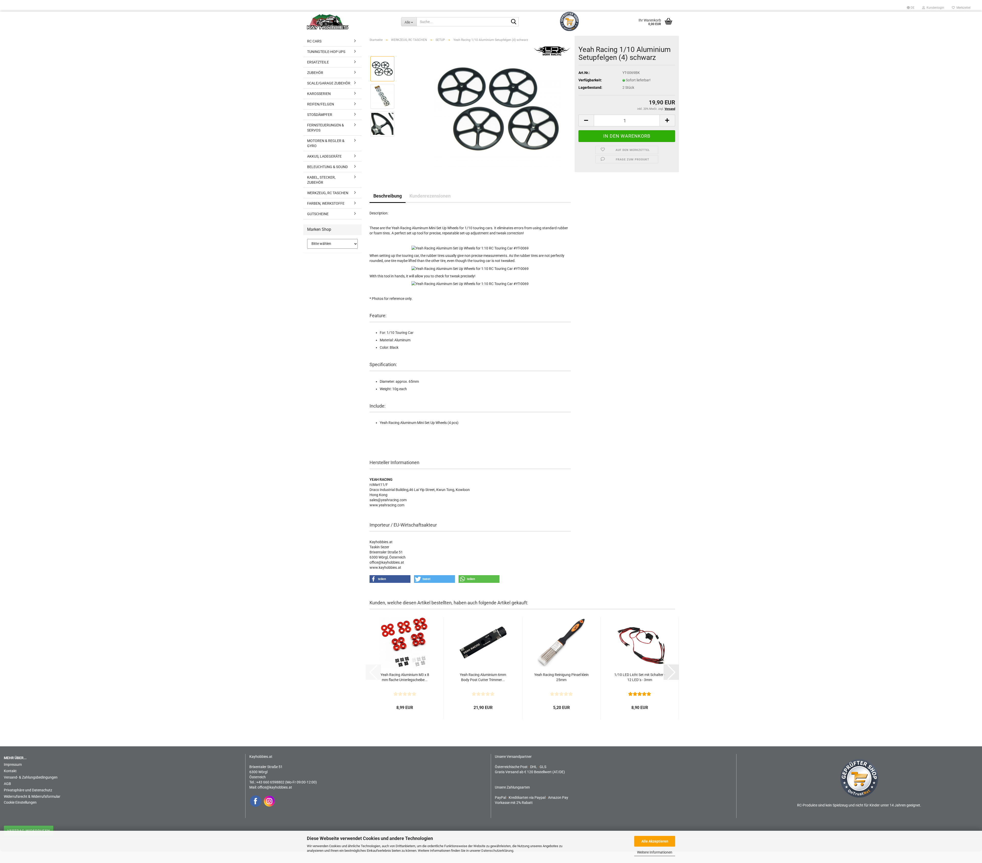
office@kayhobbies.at (275, 787)
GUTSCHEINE (318, 214)
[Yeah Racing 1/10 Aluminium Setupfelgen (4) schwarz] (497, 110)
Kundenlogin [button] (934, 7)
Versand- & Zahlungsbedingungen (31, 777)
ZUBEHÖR (315, 73)
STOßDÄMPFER (319, 115)
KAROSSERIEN (319, 94)
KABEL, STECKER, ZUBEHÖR (321, 179)
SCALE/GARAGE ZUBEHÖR (328, 83)
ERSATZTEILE (318, 62)
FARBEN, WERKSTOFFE (325, 203)
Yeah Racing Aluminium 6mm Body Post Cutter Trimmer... (483, 677)
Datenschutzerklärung (497, 851)
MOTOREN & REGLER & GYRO (325, 143)
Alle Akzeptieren (654, 841)
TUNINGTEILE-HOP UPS (326, 52)
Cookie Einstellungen (20, 802)
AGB (7, 784)
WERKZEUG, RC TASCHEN (327, 193)
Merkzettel (962, 7)
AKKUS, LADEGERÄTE (324, 156)
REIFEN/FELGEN (320, 104)
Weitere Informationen (654, 852)
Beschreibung (387, 196)
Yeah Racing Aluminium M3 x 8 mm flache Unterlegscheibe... (405, 677)
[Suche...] (514, 22)
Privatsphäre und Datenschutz (28, 790)
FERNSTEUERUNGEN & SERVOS (325, 127)
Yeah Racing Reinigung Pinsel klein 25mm (561, 677)
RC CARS (314, 41)
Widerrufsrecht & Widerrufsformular (32, 796)
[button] (910, 8)
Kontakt (10, 771)
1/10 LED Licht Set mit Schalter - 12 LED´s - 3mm (639, 677)
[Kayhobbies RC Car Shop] (350, 22)
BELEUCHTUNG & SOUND (327, 167)
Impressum (13, 764)
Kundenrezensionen (430, 196)
